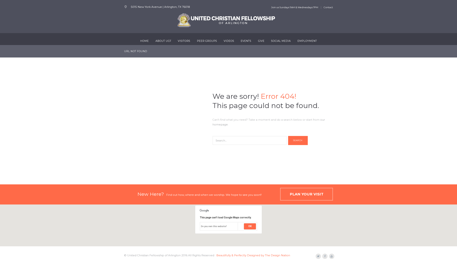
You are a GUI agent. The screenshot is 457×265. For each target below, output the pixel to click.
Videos (229, 41)
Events (246, 41)
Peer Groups (207, 41)
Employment (307, 41)
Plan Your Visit (306, 194)
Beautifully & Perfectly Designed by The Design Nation (253, 255)
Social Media (281, 41)
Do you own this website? (214, 226)
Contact (328, 7)
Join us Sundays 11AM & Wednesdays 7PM (294, 7)
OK (250, 226)
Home (144, 41)
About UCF (163, 41)
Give (261, 41)
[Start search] (298, 140)
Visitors (184, 41)
